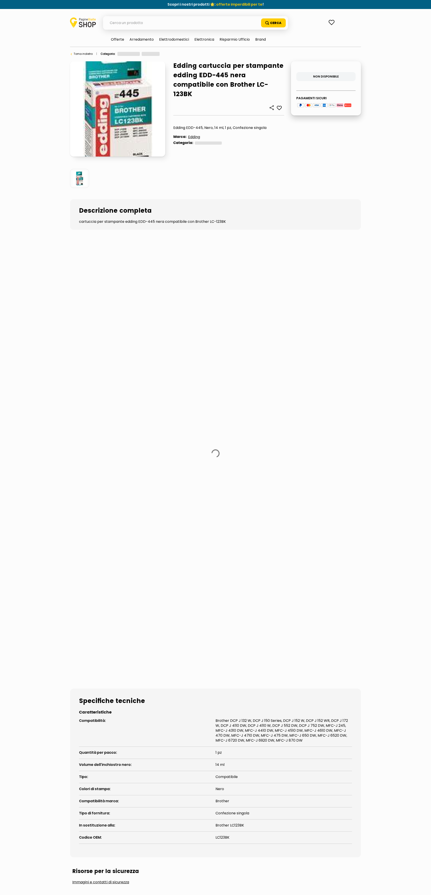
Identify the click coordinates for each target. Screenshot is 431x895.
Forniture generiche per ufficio (169, 54)
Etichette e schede (206, 481)
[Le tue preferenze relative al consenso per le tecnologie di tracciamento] (423, 887)
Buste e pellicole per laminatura (109, 481)
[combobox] (195, 23)
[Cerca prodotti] (273, 22)
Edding (194, 136)
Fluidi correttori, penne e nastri (271, 481)
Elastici (164, 481)
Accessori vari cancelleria (212, 54)
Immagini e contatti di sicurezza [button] (100, 447)
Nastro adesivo (93, 496)
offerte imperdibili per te (239, 4)
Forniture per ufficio (130, 54)
